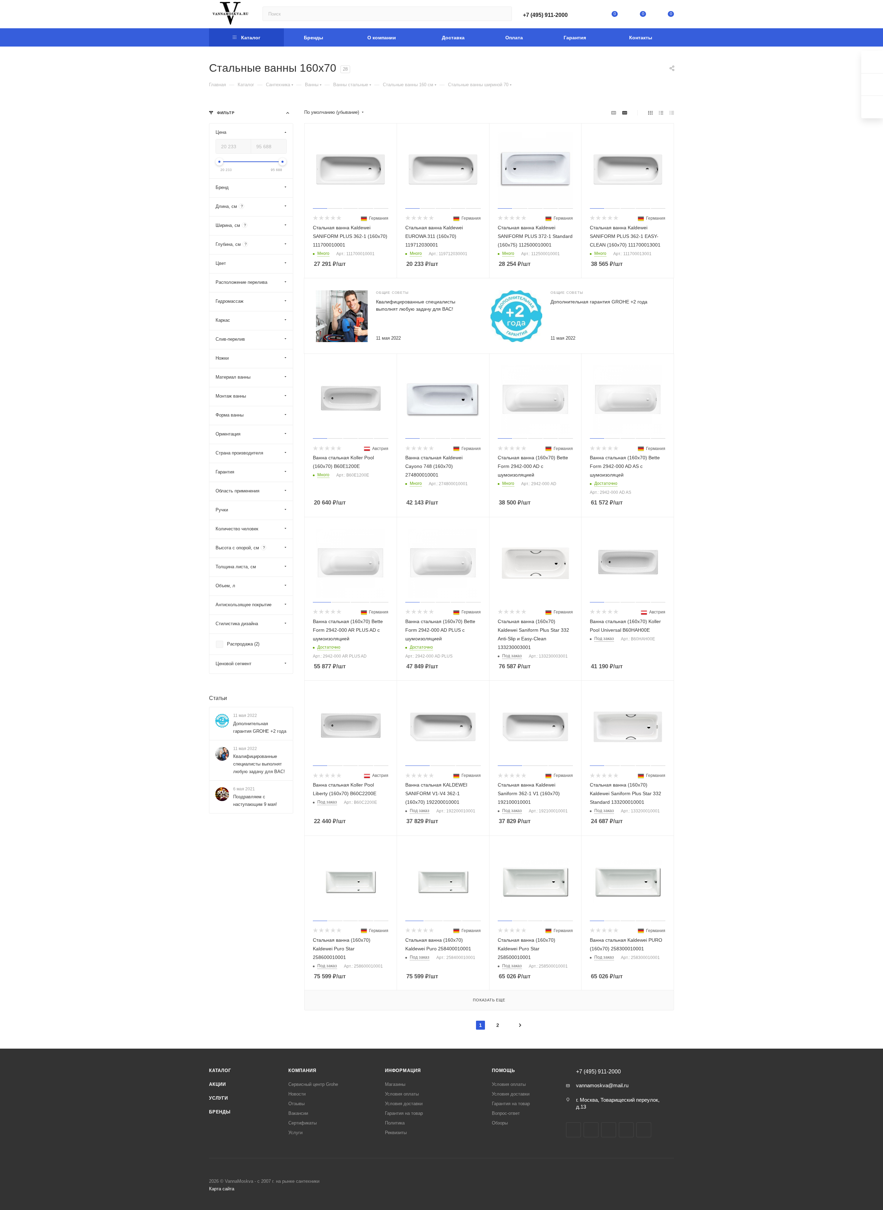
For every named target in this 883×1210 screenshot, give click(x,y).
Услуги (218, 1098)
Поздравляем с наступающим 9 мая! (255, 800)
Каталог (220, 1070)
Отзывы (296, 1103)
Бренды (220, 1111)
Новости (297, 1094)
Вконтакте (573, 1129)
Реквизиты (396, 1132)
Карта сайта (221, 1188)
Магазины (395, 1084)
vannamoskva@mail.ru (602, 1085)
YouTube (608, 1129)
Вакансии (298, 1113)
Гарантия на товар (404, 1113)
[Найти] (503, 14)
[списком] (661, 112)
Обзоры (500, 1123)
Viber (643, 1129)
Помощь (503, 1070)
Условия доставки (404, 1103)
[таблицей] (671, 112)
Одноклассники (626, 1129)
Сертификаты (302, 1123)
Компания (302, 1070)
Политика (395, 1123)
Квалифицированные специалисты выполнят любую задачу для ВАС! (259, 764)
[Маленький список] (613, 112)
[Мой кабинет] (587, 15)
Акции (217, 1084)
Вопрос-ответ (506, 1113)
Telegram (591, 1129)
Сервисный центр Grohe (313, 1084)
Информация (403, 1070)
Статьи (218, 698)
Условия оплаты (402, 1094)
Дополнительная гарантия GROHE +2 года (598, 301)
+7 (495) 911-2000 (545, 15)
